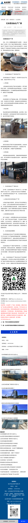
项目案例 (17, 9)
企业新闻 (18, 19)
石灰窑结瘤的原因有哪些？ (8, 388)
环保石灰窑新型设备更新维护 (12, 322)
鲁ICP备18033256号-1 (16, 503)
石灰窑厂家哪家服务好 (17, 448)
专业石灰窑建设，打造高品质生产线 (9, 469)
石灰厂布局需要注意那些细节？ (7, 457)
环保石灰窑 (10, 7)
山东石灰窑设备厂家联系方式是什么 (10, 384)
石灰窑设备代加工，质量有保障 (18, 471)
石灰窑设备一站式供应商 (6, 460)
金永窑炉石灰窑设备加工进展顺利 (10, 418)
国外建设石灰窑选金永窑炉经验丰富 (9, 462)
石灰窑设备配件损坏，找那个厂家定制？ (10, 452)
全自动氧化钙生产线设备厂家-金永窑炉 (9, 474)
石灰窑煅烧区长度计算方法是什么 (10, 354)
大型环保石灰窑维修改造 (6, 464)
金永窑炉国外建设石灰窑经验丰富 (8, 455)
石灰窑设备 (17, 7)
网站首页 (4, 7)
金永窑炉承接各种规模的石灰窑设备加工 (15, 325)
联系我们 (24, 9)
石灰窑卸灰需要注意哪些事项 (7, 450)
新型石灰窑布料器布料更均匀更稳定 (10, 403)
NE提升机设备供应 (4, 471)
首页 (7, 19)
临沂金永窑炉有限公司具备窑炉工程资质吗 (10, 467)
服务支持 (4, 9)
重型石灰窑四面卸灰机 (5, 448)
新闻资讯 (24, 7)
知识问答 (10, 9)
